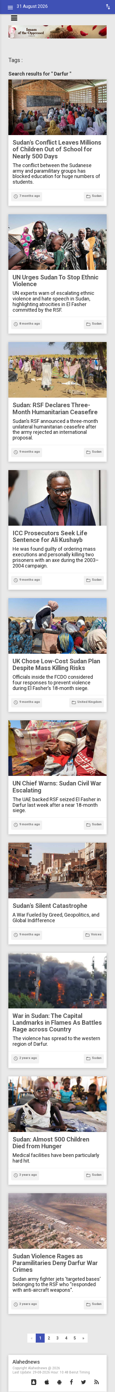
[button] (34, 1382)
